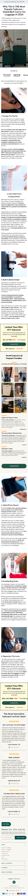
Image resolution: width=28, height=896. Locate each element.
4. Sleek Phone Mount (10, 505)
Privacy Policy (6, 887)
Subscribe (21, 837)
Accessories (4, 853)
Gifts (2, 857)
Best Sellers (4, 859)
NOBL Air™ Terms (21, 887)
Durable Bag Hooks (10, 581)
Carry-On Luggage (6, 847)
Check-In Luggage (6, 849)
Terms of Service (13, 887)
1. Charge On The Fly (9, 116)
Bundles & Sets (5, 855)
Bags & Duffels (5, 851)
